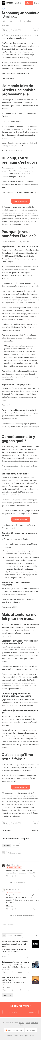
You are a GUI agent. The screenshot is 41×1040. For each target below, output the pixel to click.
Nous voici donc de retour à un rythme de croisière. (13, 984)
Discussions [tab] (18, 936)
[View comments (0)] (12, 972)
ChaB (8, 865)
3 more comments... (8, 925)
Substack (10, 1035)
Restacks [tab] (16, 845)
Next (34, 830)
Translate (6, 9)
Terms (28, 1023)
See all (6, 995)
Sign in (36, 3)
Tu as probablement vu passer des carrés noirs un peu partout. (14, 950)
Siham (8, 889)
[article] (20, 949)
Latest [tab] (9, 936)
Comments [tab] (6, 845)
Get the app (31, 1030)
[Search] (37, 935)
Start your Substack (15, 1030)
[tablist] (11, 845)
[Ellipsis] (38, 865)
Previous (8, 830)
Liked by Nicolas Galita (15, 867)
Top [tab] (4, 936)
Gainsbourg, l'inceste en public (15, 962)
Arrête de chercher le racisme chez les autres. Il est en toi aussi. (15, 944)
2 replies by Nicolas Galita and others (21, 915)
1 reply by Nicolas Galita (17, 882)
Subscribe (29, 3)
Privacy (21, 1023)
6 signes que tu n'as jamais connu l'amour (14, 978)
